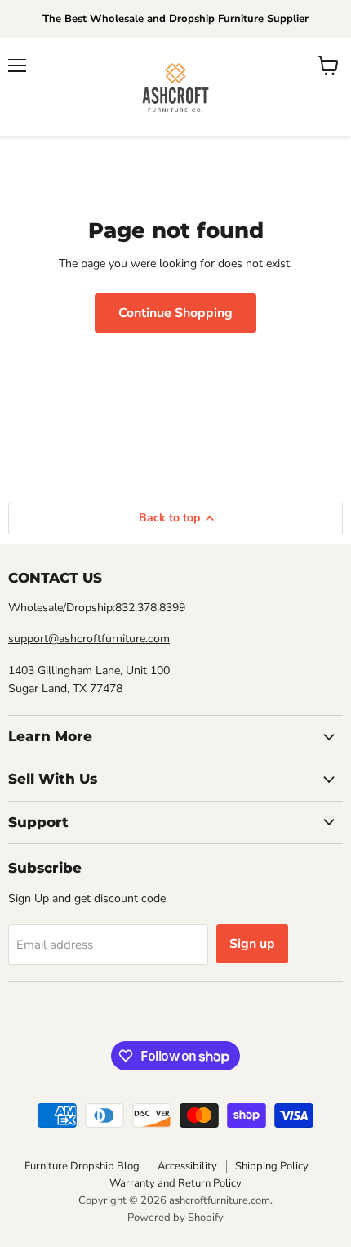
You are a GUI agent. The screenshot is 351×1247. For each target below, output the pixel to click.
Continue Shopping (175, 313)
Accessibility (187, 1166)
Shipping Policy (272, 1166)
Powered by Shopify (175, 1217)
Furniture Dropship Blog (82, 1166)
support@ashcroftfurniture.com (89, 638)
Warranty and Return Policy (175, 1183)
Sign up (252, 944)
